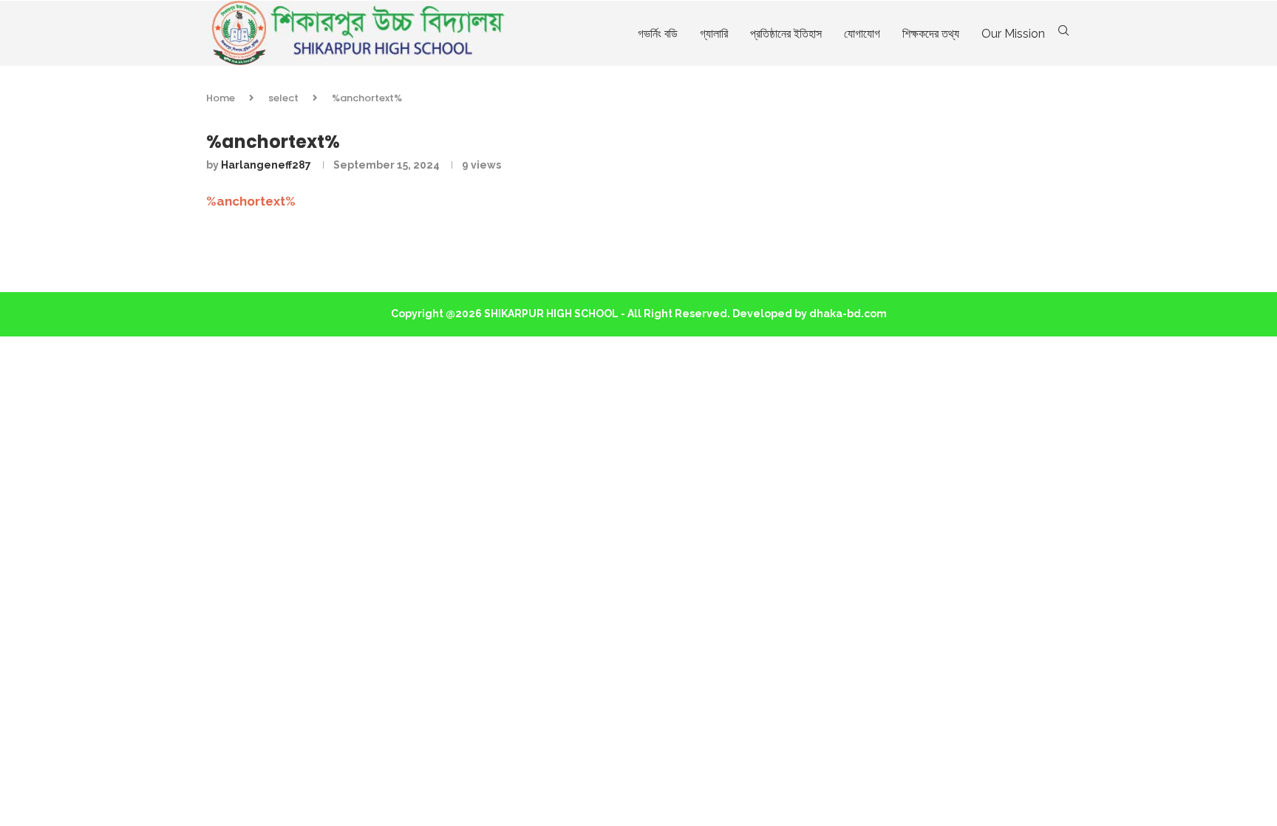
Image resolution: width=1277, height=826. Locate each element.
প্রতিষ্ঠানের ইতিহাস (786, 34)
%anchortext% (251, 201)
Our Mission (1013, 34)
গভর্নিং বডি (658, 34)
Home (220, 98)
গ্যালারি (714, 34)
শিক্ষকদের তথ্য (930, 34)
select (283, 98)
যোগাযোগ (862, 34)
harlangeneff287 (266, 165)
